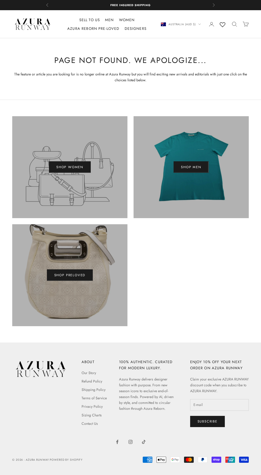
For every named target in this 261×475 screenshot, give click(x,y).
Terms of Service (94, 398)
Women (127, 19)
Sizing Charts (92, 415)
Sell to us (89, 19)
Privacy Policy (92, 406)
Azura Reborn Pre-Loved (93, 28)
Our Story (89, 372)
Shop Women (69, 167)
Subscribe (207, 421)
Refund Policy (92, 381)
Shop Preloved (70, 275)
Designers (136, 28)
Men (109, 19)
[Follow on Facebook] (117, 441)
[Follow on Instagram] (130, 441)
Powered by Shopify (66, 460)
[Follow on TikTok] (143, 441)
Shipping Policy (94, 389)
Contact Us (90, 423)
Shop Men (191, 167)
